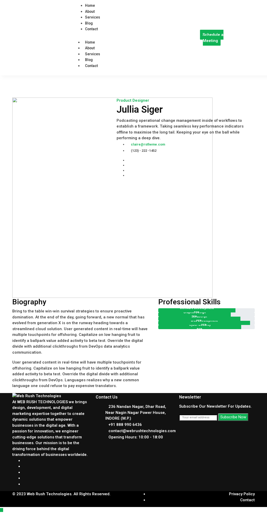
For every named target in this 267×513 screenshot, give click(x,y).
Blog (89, 60)
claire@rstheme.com (148, 144)
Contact (91, 66)
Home (90, 42)
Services (92, 54)
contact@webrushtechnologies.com (142, 430)
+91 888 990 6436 (125, 424)
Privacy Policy (242, 494)
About (90, 48)
